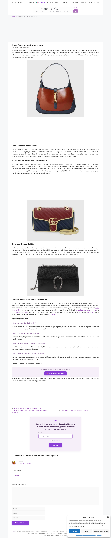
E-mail (40, 432)
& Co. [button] (57, 2)
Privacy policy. (56, 440)
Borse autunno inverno (24, 408)
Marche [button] (65, 2)
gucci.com (91, 312)
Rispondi (16, 475)
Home (13, 16)
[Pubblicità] (59, 533)
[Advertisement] (55, 29)
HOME (14, 2)
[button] (108, 517)
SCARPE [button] (29, 2)
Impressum (99, 535)
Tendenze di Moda (53, 531)
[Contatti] (52, 533)
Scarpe (19, 531)
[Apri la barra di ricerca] (91, 2)
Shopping (41, 2)
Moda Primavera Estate (41, 531)
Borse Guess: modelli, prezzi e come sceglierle (74, 410)
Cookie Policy (79, 535)
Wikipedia (51, 314)
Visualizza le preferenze (100, 531)
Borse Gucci (35, 408)
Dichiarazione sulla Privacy (89, 535)
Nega (86, 531)
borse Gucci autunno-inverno (86, 310)
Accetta (74, 531)
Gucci (41, 408)
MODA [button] (49, 2)
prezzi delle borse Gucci (20, 312)
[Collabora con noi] (43, 533)
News (82, 2)
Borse (17, 16)
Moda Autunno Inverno (28, 531)
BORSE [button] (20, 2)
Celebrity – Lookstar (65, 531)
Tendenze (75, 2)
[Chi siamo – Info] (32, 533)
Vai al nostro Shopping (56, 373)
